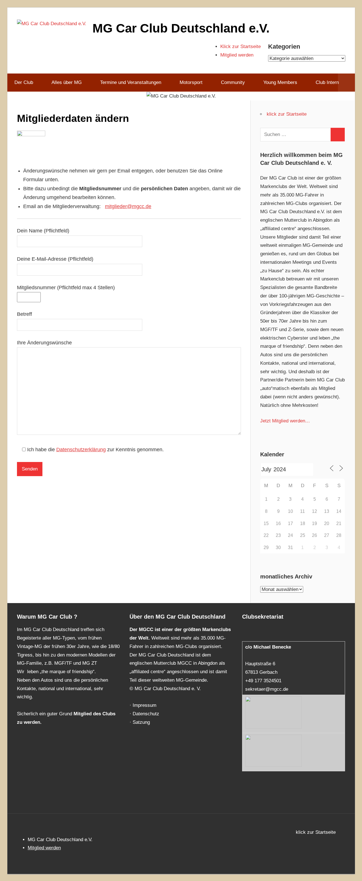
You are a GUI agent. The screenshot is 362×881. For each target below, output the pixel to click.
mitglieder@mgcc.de (128, 206)
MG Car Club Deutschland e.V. (181, 28)
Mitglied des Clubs (94, 713)
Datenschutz (146, 713)
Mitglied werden (236, 55)
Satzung (141, 722)
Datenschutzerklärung (81, 449)
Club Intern (327, 82)
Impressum (144, 705)
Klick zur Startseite (240, 46)
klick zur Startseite (287, 114)
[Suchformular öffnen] (346, 83)
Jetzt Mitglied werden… (285, 421)
